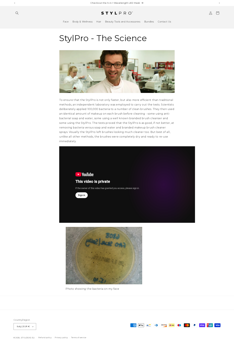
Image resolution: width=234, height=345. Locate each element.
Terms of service (78, 337)
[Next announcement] (219, 3)
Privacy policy (61, 337)
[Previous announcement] (14, 3)
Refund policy (45, 337)
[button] (17, 13)
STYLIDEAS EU (28, 338)
